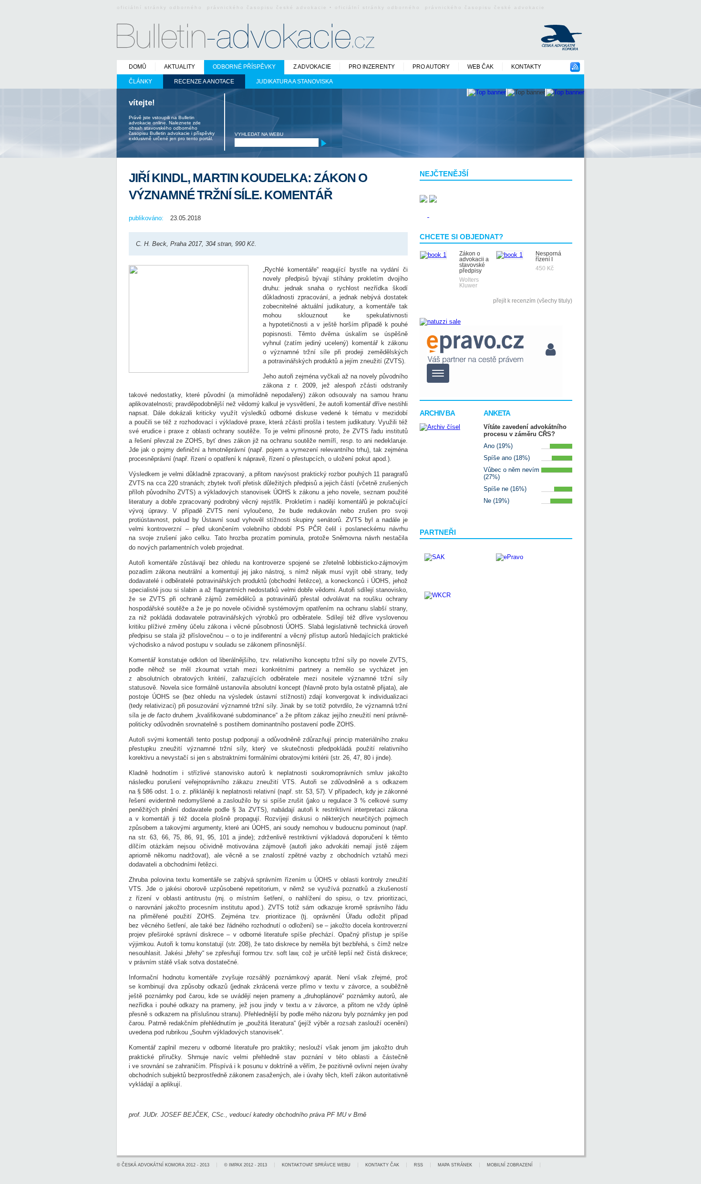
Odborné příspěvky (244, 67)
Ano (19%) (498, 445)
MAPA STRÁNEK (455, 1165)
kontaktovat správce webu (316, 1165)
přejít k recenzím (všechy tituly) (532, 301)
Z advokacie (312, 67)
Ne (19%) (496, 500)
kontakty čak (382, 1165)
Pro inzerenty (372, 67)
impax (235, 1165)
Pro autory (431, 67)
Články (140, 81)
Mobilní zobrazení (510, 1165)
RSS (418, 1165)
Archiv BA (437, 413)
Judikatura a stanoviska (294, 81)
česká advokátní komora (153, 1165)
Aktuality (179, 67)
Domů (137, 67)
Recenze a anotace (204, 81)
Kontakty (526, 67)
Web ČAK (480, 67)
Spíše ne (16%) (505, 488)
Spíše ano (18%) (507, 457)
